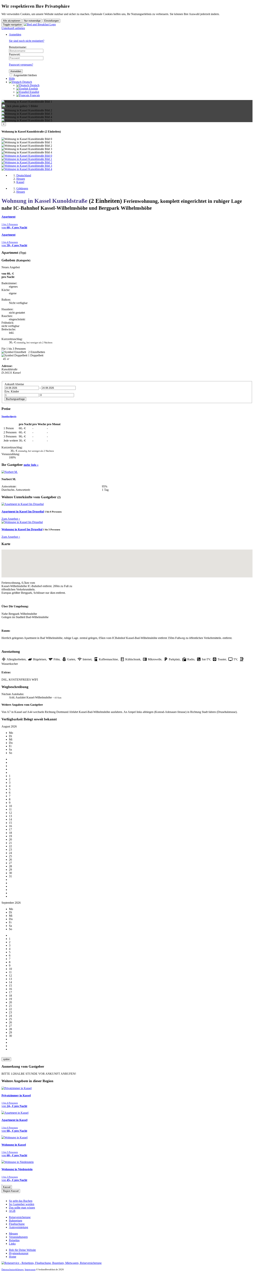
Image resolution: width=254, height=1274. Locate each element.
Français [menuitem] (34, 95)
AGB (12, 1210)
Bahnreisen (15, 1220)
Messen (13, 1233)
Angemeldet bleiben (25, 75)
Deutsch (27, 81)
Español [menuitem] (34, 92)
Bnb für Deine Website (22, 1250)
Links (12, 1243)
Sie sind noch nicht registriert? (26, 40)
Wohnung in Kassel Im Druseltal (21, 529)
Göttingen (22, 188)
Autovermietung (18, 1227)
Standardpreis (8, 416)
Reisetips (14, 1240)
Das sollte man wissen (22, 1207)
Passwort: (14, 54)
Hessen (20, 178)
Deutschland (23, 175)
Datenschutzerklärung (12, 1269)
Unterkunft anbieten (13, 28)
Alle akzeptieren (11, 20)
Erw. (7, 391)
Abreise (19, 384)
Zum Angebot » (10, 518)
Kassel (20, 182)
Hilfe (12, 78)
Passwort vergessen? (21, 64)
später (6, 1059)
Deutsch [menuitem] (34, 85)
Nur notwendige (32, 20)
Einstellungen (51, 20)
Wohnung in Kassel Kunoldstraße (44, 200)
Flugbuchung (17, 1223)
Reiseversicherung (19, 1217)
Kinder (15, 391)
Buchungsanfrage (15, 399)
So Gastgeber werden (21, 1204)
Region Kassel (11, 1191)
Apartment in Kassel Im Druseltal (22, 511)
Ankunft (9, 384)
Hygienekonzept (18, 1253)
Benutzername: (18, 47)
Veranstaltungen (18, 1236)
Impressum (30, 1269)
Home (12, 1256)
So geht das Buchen (20, 1200)
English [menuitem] (33, 88)
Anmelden (15, 34)
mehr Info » (31, 464)
